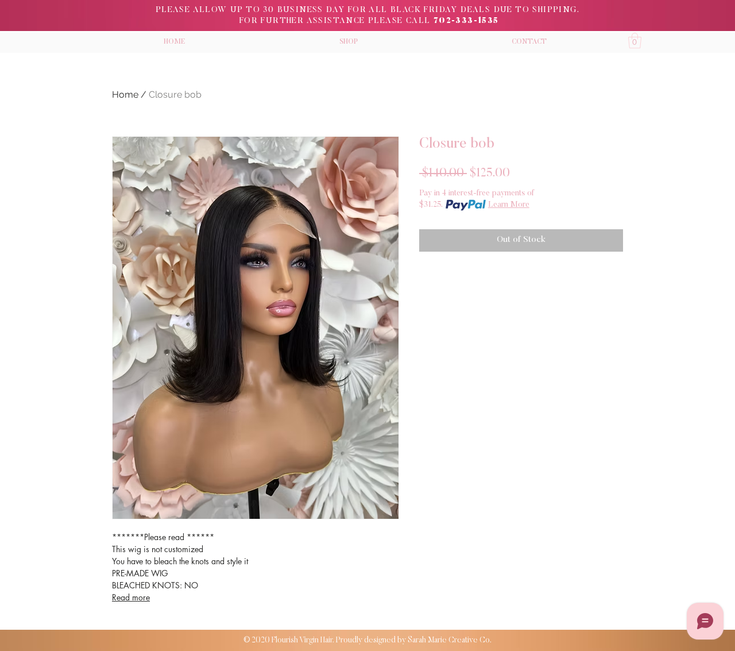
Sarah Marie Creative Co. (450, 641)
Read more (131, 597)
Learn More (508, 205)
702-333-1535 (466, 21)
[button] (348, 42)
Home (125, 94)
